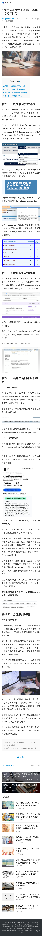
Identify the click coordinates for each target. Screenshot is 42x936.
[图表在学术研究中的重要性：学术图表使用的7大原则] (8, 828)
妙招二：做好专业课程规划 (14, 89)
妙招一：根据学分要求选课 (14, 86)
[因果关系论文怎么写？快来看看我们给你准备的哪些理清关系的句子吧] (8, 817)
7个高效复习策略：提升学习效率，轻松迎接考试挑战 (27, 804)
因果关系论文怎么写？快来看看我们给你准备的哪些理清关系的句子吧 (28, 815)
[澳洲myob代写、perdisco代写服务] (8, 851)
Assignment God (8, 19)
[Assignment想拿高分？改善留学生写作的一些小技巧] (8, 874)
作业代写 (17, 926)
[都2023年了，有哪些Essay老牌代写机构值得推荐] (8, 908)
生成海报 (8, 765)
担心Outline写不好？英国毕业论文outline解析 (27, 838)
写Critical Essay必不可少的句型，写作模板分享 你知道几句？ (27, 895)
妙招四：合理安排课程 (12, 96)
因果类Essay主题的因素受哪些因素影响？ (27, 884)
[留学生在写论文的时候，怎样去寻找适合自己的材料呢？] (8, 863)
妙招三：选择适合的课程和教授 (16, 92)
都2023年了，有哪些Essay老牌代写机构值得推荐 (27, 907)
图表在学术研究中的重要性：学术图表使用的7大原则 (28, 826)
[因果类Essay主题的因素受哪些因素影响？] (8, 886)
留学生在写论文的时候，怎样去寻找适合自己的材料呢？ (28, 861)
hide (20, 81)
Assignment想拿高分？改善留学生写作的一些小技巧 (27, 872)
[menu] (38, 3)
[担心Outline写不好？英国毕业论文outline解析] (8, 840)
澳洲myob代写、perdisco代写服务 (28, 849)
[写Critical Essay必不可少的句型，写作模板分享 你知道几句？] (8, 897)
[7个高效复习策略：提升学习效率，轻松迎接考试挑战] (8, 805)
